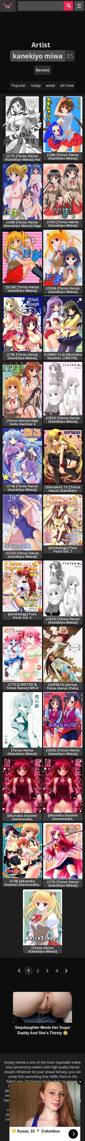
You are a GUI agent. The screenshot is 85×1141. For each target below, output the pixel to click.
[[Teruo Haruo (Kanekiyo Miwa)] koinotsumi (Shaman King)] (22, 720)
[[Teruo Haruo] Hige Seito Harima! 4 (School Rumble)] (22, 390)
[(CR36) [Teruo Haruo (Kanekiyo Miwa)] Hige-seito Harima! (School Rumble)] (63, 258)
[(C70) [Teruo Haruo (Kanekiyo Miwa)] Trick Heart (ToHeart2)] (22, 324)
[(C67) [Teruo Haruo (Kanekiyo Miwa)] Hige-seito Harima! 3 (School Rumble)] (63, 192)
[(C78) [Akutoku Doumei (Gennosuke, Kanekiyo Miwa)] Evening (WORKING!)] (22, 851)
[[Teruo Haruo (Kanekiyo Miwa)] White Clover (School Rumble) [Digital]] (42, 917)
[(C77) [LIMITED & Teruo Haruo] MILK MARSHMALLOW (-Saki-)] (22, 654)
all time (67, 85)
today (36, 85)
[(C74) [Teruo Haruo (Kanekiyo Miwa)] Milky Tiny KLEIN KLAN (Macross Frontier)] (22, 456)
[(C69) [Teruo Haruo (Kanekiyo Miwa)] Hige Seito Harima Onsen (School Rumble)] (22, 192)
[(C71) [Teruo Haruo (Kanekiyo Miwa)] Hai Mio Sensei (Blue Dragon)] (22, 124)
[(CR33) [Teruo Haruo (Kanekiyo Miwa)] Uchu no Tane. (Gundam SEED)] (63, 588)
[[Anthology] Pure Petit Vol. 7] (63, 519)
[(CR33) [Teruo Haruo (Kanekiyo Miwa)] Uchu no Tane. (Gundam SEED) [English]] (63, 388)
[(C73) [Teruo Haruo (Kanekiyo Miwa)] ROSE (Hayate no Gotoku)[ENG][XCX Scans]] (63, 851)
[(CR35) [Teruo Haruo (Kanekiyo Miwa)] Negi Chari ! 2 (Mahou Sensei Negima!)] (63, 720)
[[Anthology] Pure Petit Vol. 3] (22, 585)
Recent (42, 70)
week (50, 85)
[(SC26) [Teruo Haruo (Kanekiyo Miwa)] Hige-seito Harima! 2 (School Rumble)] (22, 257)
